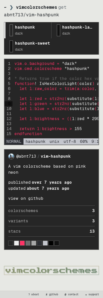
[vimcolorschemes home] (51, 270)
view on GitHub (25, 198)
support (92, 294)
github (52, 294)
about (33, 294)
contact (72, 294)
